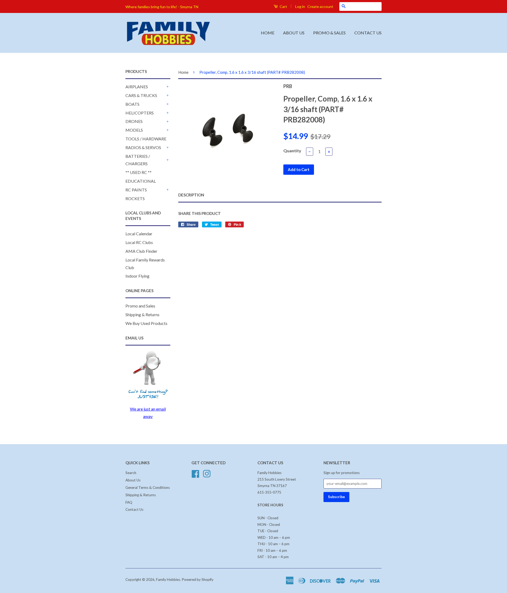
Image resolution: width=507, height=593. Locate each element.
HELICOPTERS (139, 112)
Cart (283, 6)
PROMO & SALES (329, 32)
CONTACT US (368, 32)
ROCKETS (135, 198)
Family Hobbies (168, 579)
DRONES (134, 121)
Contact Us (134, 509)
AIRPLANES (136, 86)
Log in (300, 6)
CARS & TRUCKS (141, 95)
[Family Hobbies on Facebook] (195, 473)
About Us (132, 480)
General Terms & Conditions (147, 487)
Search (130, 473)
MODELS (134, 129)
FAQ (128, 502)
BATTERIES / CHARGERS (137, 160)
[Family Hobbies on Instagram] (207, 473)
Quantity (292, 150)
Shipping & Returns (142, 314)
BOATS (132, 104)
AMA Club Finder (141, 251)
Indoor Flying (137, 275)
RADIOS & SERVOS (143, 147)
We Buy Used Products (146, 323)
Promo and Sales (140, 305)
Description (191, 194)
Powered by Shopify (197, 579)
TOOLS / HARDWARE (145, 138)
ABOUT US (293, 32)
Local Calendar (138, 233)
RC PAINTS (136, 189)
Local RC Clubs (139, 242)
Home (183, 72)
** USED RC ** (138, 172)
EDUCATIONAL (140, 180)
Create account (320, 6)
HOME (267, 32)
